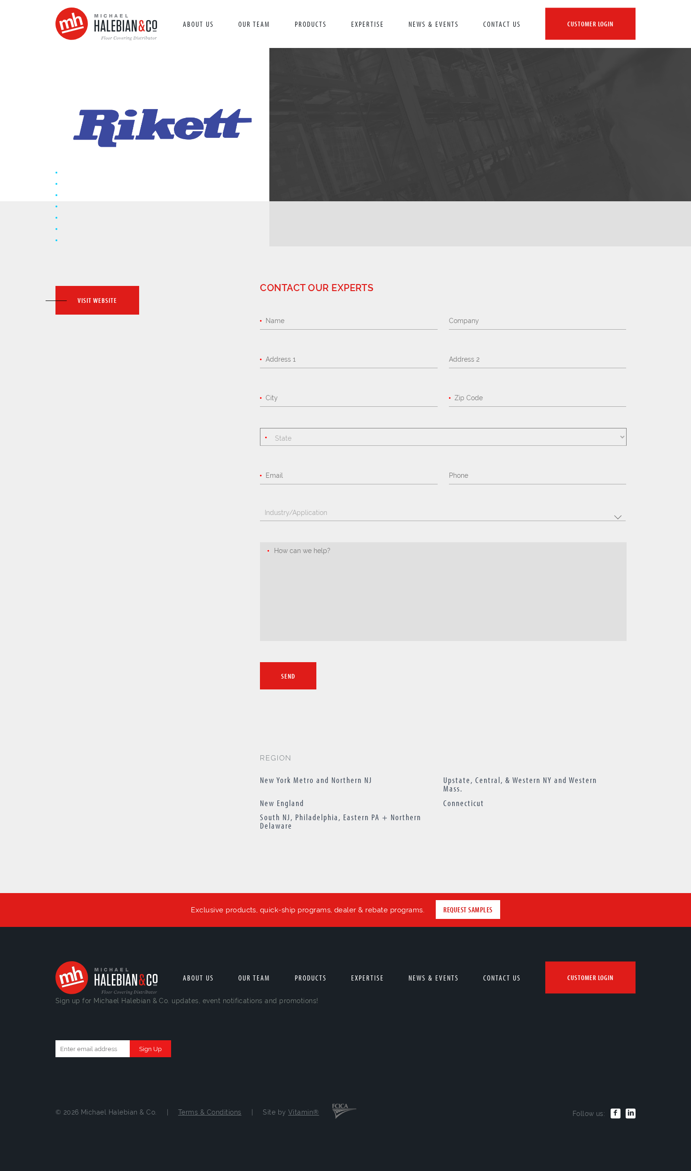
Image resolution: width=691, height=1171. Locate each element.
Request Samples (467, 909)
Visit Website (97, 300)
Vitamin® (303, 1112)
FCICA (344, 1110)
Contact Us (502, 24)
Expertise (367, 24)
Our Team (254, 24)
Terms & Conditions (210, 1112)
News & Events (433, 24)
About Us (198, 24)
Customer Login (590, 23)
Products (311, 24)
